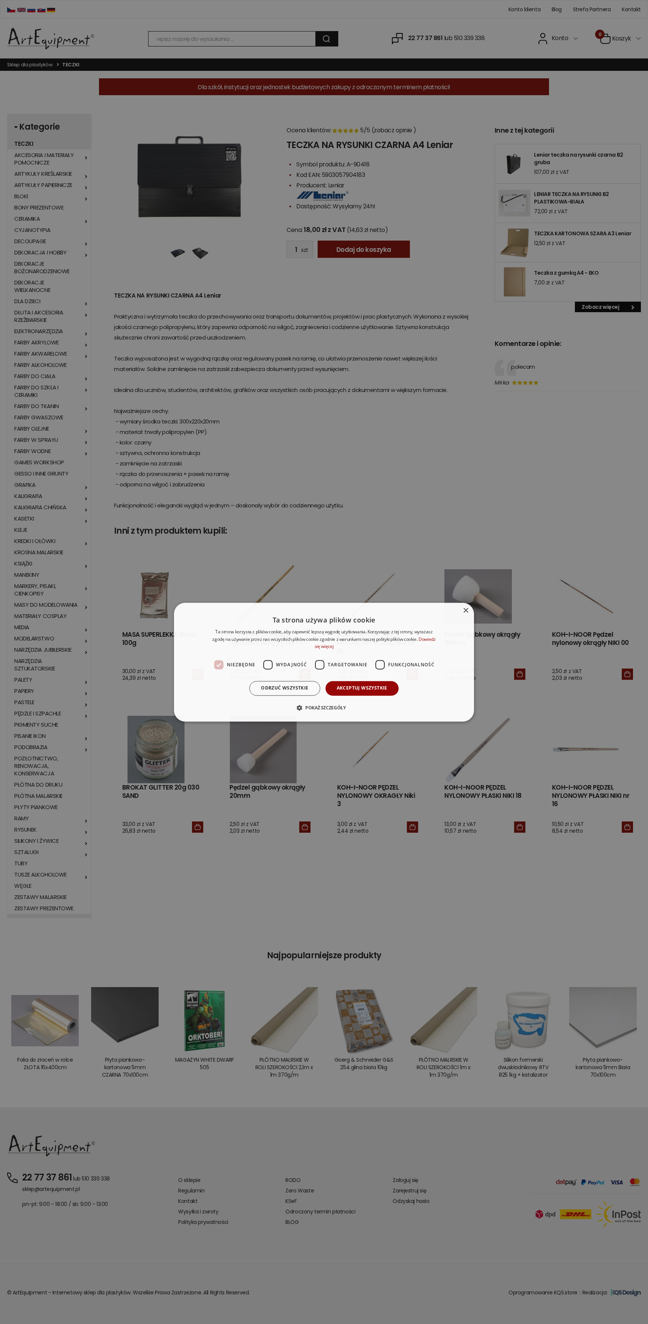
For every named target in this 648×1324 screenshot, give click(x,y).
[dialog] (324, 662)
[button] (323, 707)
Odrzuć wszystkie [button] (284, 688)
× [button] (465, 610)
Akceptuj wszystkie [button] (362, 688)
